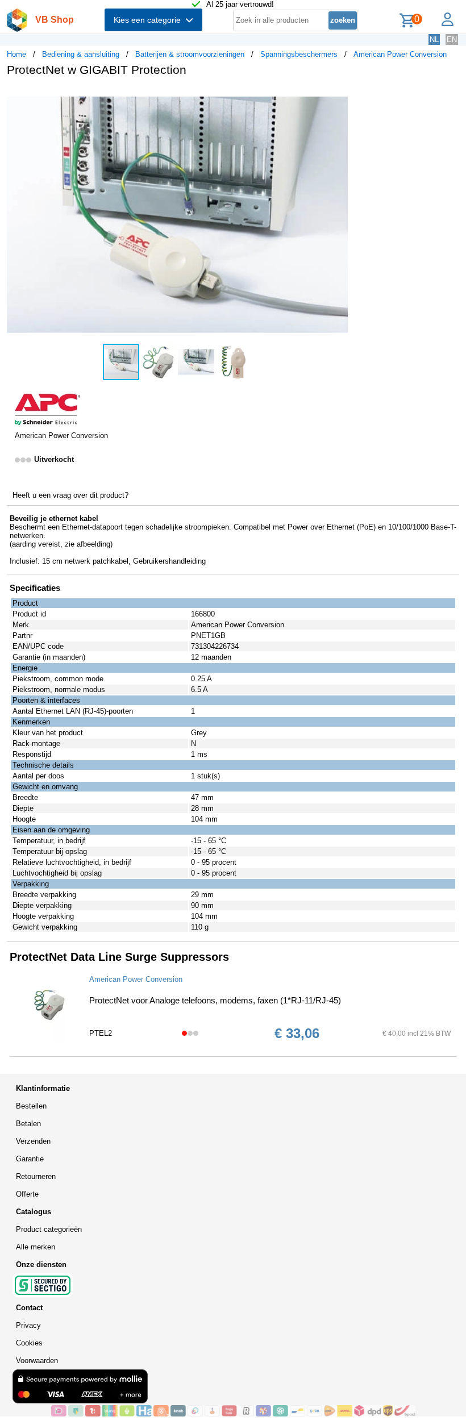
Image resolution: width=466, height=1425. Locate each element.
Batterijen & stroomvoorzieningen (189, 54)
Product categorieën (49, 1229)
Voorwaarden (37, 1360)
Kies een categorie (149, 19)
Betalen (28, 1123)
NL (434, 39)
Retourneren (36, 1176)
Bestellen (31, 1106)
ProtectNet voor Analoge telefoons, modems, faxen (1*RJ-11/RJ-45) (215, 1000)
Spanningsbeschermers (299, 54)
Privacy (28, 1325)
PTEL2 (100, 1033)
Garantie (30, 1159)
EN (452, 39)
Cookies (29, 1343)
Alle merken (35, 1247)
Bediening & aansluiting (80, 54)
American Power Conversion (400, 54)
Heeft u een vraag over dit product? (70, 495)
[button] (337, 97)
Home (16, 54)
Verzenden (33, 1141)
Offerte (27, 1194)
